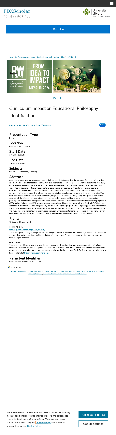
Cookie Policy (34, 426)
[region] (58, 419)
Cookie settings (43, 422)
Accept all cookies (93, 414)
